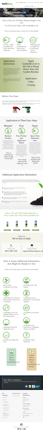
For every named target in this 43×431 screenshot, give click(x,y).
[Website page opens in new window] (23, 417)
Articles (4, 399)
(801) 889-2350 (11, 251)
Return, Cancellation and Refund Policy (6, 414)
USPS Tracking (17, 395)
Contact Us (5, 417)
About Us (5, 397)
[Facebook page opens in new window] (23, 415)
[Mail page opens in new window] (28, 415)
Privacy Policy (6, 410)
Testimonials (5, 402)
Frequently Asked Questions (6, 405)
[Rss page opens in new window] (26, 415)
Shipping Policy (6, 407)
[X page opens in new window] (25, 415)
